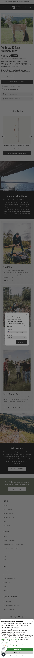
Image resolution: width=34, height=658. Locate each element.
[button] (3, 654)
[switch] (3, 649)
